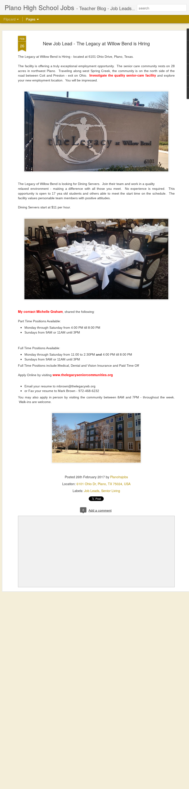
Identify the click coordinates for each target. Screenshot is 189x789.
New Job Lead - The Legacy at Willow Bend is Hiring (96, 43)
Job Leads (91, 490)
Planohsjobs (119, 477)
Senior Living (110, 490)
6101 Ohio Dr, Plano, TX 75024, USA (103, 483)
